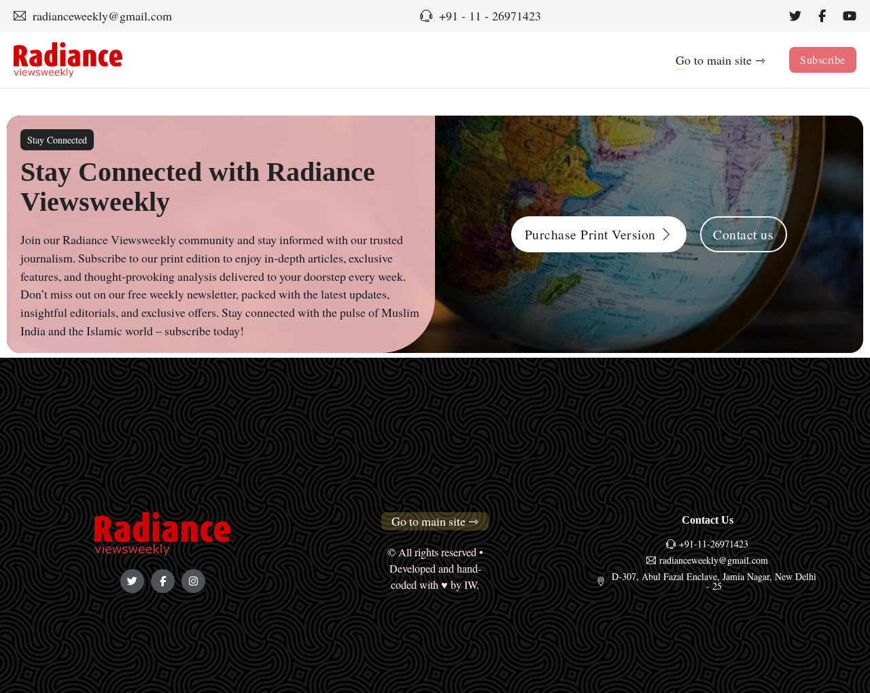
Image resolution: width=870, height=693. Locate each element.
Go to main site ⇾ (720, 60)
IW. (471, 584)
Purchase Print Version (590, 234)
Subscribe (823, 59)
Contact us (743, 234)
